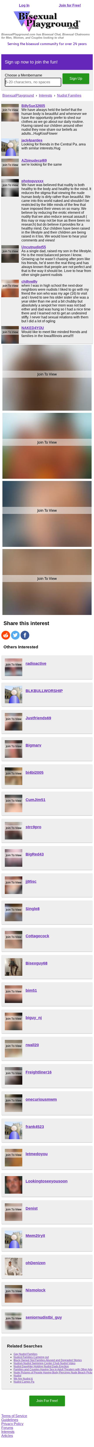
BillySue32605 (33, 106)
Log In (24, 5)
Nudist (17, 1375)
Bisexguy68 (36, 963)
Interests (7, 1432)
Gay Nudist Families (25, 1354)
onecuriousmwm (41, 1099)
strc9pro (33, 827)
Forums (7, 1428)
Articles (7, 1436)
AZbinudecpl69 (34, 160)
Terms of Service (14, 1416)
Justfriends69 (38, 718)
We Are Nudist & (23, 1378)
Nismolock (35, 1290)
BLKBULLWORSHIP (44, 691)
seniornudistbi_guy (44, 1317)
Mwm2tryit (35, 1235)
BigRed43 (35, 854)
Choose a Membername (23, 75)
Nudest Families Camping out (31, 1357)
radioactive (36, 663)
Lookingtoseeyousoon (47, 1181)
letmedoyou (37, 1154)
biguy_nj (34, 1017)
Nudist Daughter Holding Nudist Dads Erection (41, 1366)
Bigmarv (33, 745)
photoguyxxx (32, 181)
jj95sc (31, 881)
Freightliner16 (39, 1072)
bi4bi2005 (35, 772)
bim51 (31, 990)
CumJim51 (35, 800)
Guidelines (9, 1420)
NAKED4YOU (32, 328)
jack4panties (31, 140)
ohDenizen (35, 1263)
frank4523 (35, 1126)
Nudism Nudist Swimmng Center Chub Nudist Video (44, 1363)
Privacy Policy (12, 1424)
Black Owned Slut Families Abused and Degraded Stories (48, 1360)
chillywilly (29, 281)
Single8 (33, 909)
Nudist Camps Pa (24, 1381)
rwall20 (32, 1045)
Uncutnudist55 (33, 247)
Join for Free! (70, 5)
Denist (32, 1208)
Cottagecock (37, 936)
